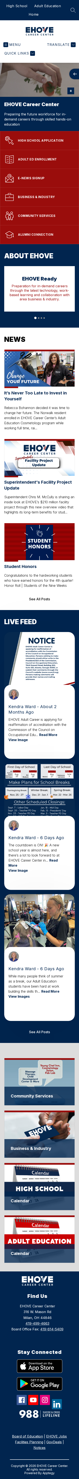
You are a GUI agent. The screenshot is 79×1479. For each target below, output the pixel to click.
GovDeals (54, 1442)
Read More (48, 735)
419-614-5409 (51, 1329)
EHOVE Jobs (56, 1436)
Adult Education (47, 6)
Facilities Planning (29, 1442)
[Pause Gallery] (70, 91)
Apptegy (49, 1473)
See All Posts (39, 599)
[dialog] (39, 1081)
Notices (39, 1448)
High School (16, 6)
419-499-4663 (37, 1323)
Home (34, 14)
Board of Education (27, 1436)
